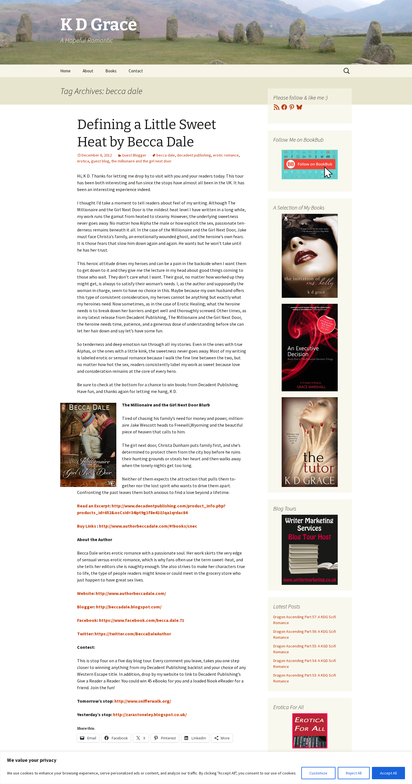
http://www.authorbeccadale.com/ (131, 593)
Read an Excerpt (93, 506)
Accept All (388, 773)
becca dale (165, 155)
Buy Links (86, 526)
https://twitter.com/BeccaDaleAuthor (132, 633)
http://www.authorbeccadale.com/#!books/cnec (148, 526)
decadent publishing (194, 155)
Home (65, 70)
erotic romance (226, 155)
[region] (206, 768)
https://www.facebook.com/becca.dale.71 (141, 620)
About (88, 70)
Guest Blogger (134, 155)
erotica (83, 161)
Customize (318, 773)
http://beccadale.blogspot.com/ (128, 607)
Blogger (85, 607)
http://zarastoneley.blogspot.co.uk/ (150, 714)
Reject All (354, 773)
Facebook (87, 620)
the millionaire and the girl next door (141, 161)
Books (111, 70)
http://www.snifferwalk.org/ (142, 701)
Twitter (84, 633)
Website (85, 593)
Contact (136, 70)
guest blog (100, 161)
